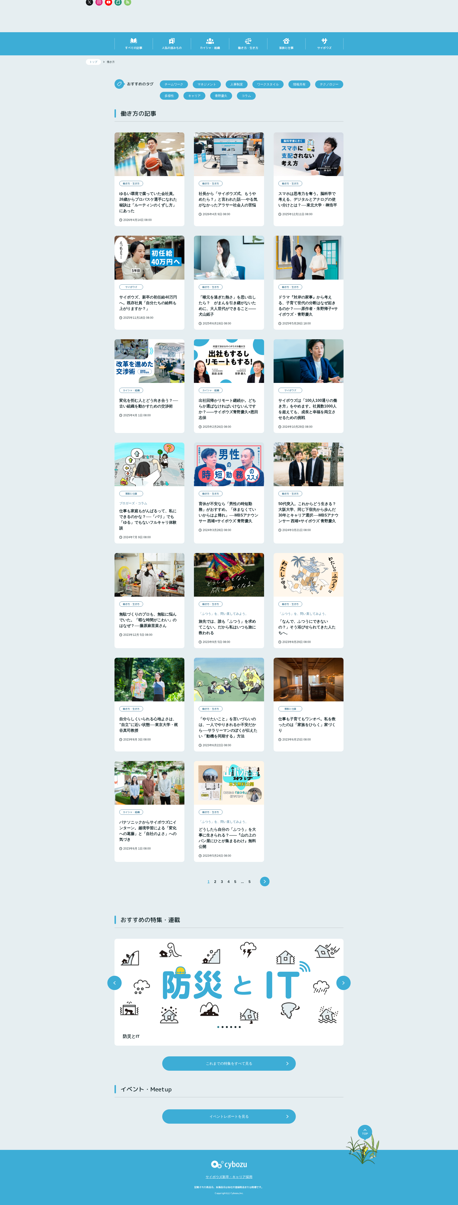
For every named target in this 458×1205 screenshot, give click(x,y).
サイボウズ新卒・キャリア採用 (229, 1177)
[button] (114, 983)
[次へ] (265, 881)
